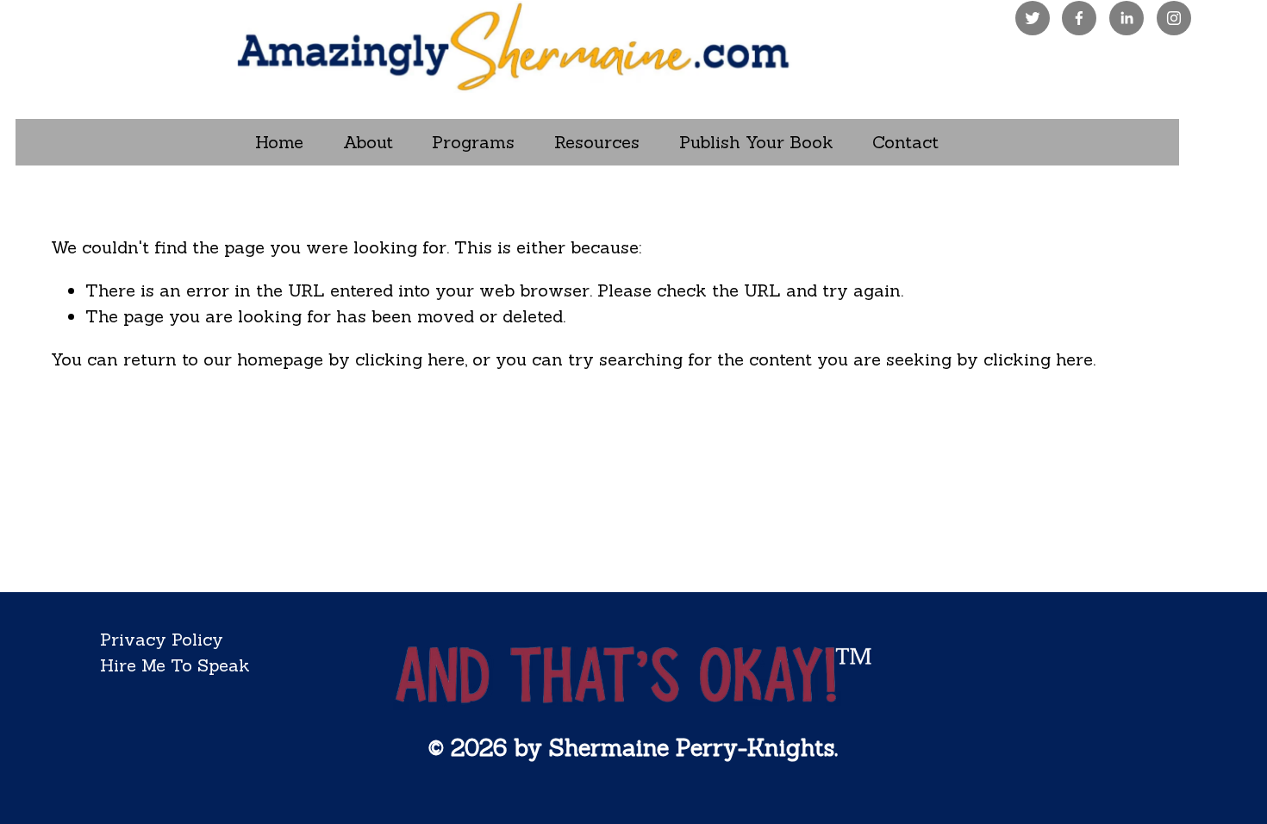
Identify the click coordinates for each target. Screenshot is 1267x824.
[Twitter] (1032, 18)
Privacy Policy (161, 639)
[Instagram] (1174, 18)
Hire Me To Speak (175, 665)
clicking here (410, 359)
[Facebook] (1079, 18)
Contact (905, 142)
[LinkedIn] (1126, 18)
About (368, 142)
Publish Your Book (756, 142)
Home (279, 142)
